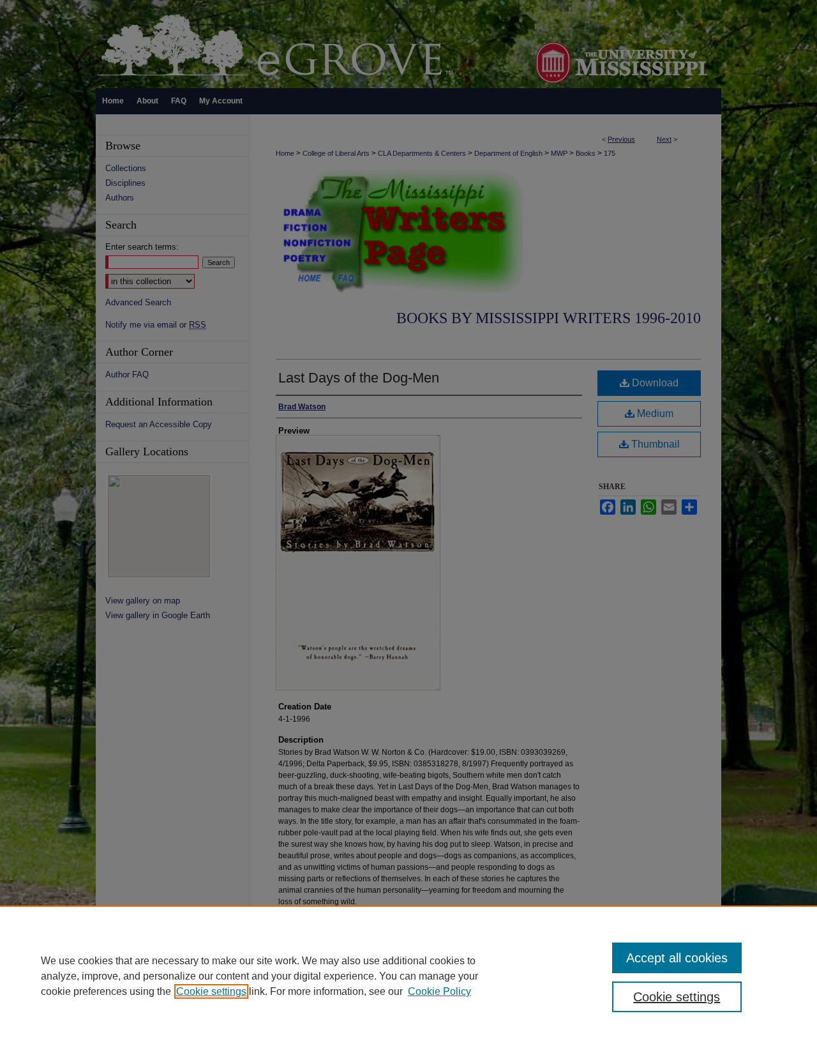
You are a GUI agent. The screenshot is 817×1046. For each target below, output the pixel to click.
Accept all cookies (677, 958)
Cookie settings (211, 991)
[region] (408, 976)
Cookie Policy (439, 991)
